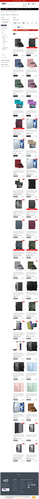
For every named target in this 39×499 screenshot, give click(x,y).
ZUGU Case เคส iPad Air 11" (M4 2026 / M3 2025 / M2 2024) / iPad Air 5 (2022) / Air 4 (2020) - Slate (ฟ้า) (18, 71)
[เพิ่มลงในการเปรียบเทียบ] (23, 55)
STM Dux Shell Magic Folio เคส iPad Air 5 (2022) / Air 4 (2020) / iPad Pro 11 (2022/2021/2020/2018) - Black (18, 213)
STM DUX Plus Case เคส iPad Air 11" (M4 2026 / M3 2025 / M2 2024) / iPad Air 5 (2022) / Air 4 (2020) (32, 435)
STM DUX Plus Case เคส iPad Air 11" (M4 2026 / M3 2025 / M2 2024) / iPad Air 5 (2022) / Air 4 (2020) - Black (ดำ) (32, 456)
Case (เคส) (6, 11)
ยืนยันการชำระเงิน (15, 490)
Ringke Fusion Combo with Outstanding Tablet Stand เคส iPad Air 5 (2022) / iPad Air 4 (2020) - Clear (31, 172)
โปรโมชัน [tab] (3, 30)
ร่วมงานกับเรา (22, 492)
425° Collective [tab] (4, 57)
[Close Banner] (37, 1)
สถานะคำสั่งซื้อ (22, 484)
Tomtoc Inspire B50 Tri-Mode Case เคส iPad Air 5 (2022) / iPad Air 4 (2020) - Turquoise (31, 333)
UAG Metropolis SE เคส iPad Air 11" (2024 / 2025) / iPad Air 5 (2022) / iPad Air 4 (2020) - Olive (31, 314)
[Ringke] (28, 23)
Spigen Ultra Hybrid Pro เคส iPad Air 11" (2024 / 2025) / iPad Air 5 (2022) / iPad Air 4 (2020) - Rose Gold (18, 395)
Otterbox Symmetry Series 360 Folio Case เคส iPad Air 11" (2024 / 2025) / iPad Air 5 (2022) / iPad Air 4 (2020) (18, 436)
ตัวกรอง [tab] (14, 17)
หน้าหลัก (2, 11)
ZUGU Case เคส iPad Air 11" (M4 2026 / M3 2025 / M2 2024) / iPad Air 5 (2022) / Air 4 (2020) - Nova (31, 111)
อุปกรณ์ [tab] (3, 32)
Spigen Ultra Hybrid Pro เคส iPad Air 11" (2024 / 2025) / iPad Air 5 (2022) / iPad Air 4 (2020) (31, 354)
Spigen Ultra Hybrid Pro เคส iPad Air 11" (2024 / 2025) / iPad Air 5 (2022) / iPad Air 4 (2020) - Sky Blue (31, 375)
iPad (9, 11)
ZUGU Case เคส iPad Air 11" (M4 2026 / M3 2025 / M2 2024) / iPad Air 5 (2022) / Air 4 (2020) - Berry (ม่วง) (31, 92)
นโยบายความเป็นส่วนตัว (21, 497)
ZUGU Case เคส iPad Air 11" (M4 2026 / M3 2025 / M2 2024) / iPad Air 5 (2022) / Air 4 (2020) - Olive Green (31, 274)
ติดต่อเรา (21, 490)
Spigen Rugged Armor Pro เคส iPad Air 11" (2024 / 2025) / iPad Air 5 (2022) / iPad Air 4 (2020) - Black (32, 293)
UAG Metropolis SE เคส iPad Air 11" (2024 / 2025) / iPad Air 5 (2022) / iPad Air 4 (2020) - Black (18, 314)
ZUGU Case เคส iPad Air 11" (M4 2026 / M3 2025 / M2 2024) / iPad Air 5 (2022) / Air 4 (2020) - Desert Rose (31, 71)
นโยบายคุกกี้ (15, 497)
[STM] (32, 23)
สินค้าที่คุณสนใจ (15, 488)
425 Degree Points (15, 487)
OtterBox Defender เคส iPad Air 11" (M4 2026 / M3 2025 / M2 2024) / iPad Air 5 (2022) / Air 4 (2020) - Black (31, 192)
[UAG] (24, 23)
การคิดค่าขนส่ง (22, 486)
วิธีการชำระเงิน (22, 483)
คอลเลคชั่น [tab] (3, 55)
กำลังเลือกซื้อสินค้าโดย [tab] (5, 19)
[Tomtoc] (19, 23)
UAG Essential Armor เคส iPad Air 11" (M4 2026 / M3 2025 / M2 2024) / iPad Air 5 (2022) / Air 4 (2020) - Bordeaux (31, 233)
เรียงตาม (30, 33)
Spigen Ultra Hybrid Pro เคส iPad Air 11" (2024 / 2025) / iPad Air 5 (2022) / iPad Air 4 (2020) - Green (31, 394)
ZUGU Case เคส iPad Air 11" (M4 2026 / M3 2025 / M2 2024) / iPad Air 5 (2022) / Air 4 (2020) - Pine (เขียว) (18, 92)
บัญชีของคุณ (15, 481)
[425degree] (3, 3)
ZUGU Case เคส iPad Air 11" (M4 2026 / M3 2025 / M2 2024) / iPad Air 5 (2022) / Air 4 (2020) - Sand (31, 151)
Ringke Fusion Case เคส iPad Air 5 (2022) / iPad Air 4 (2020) (18, 151)
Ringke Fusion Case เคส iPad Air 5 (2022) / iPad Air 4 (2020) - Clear (31, 131)
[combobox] (14, 4)
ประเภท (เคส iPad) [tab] (4, 35)
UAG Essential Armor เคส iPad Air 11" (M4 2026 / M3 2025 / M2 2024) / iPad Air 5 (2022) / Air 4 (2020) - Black (31, 213)
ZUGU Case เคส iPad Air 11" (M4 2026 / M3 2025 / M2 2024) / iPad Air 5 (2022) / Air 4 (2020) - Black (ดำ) (18, 51)
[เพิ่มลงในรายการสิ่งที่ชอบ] (22, 55)
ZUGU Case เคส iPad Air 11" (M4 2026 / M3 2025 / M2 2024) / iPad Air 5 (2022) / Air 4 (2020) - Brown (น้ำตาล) (31, 416)
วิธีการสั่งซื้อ (22, 481)
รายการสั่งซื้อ (15, 483)
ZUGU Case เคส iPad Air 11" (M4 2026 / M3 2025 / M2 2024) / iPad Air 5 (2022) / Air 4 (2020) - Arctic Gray (18, 274)
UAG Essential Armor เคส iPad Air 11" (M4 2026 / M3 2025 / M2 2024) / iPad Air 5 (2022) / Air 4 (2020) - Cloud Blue (18, 233)
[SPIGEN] (36, 23)
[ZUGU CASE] (15, 23)
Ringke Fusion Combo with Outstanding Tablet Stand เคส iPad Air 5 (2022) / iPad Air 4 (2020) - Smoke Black (18, 416)
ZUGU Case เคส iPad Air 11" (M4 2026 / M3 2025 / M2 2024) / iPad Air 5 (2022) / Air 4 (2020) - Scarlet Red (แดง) (18, 172)
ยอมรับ (34, 497)
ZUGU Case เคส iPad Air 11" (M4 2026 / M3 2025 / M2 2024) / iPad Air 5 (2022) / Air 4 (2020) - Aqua (18, 111)
